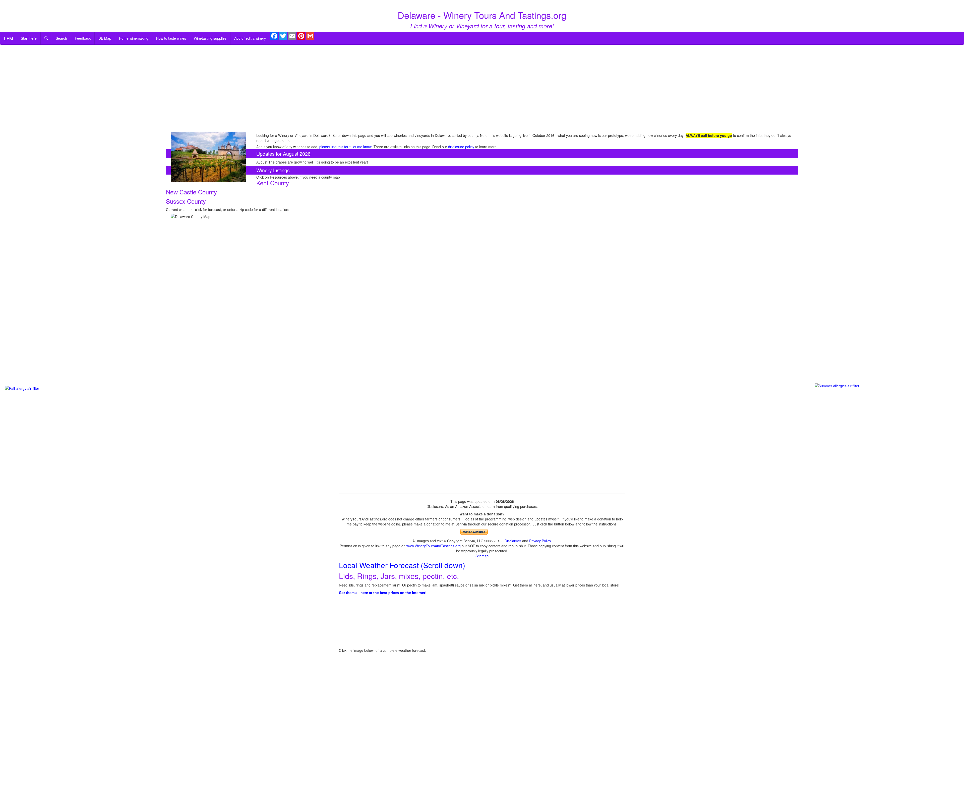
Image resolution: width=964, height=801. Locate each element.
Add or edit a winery (250, 38)
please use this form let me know (345, 146)
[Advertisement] (482, 92)
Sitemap (482, 555)
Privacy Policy (540, 540)
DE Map (104, 38)
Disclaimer (513, 540)
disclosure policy (461, 146)
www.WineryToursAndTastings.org (433, 545)
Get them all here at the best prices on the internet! (383, 592)
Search (61, 38)
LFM (8, 38)
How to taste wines (171, 38)
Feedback (83, 38)
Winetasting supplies (210, 38)
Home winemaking (133, 38)
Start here (29, 38)
